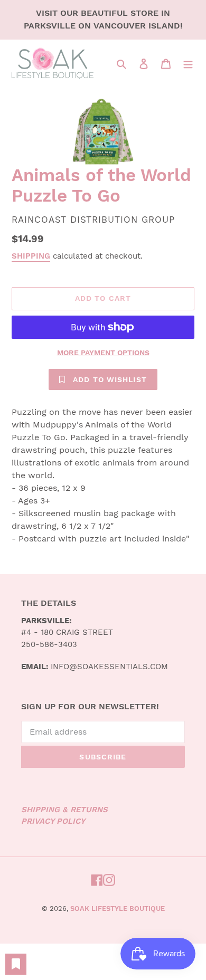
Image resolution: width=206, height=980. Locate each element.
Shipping (31, 256)
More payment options (103, 352)
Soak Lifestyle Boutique (117, 908)
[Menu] (188, 63)
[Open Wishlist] (15, 964)
